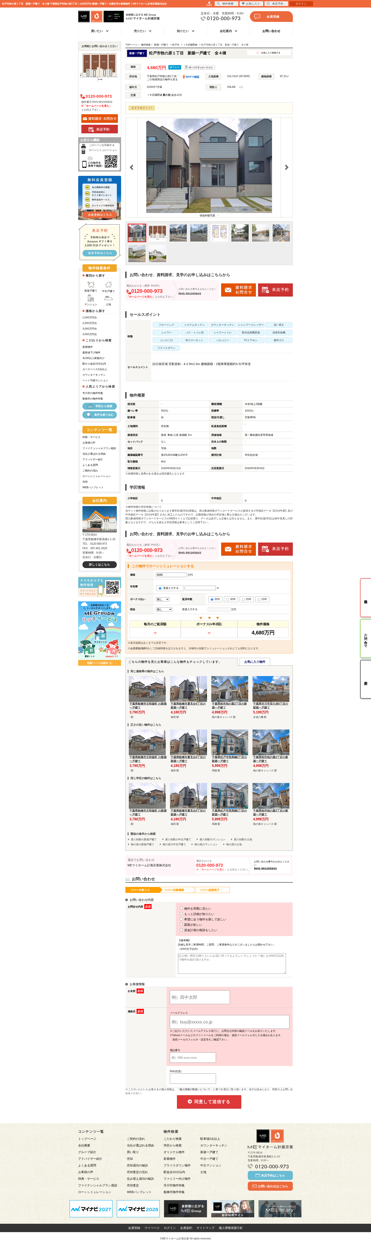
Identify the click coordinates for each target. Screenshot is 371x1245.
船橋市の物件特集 (92, 398)
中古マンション (210, 1165)
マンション (90, 304)
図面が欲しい (192, 924)
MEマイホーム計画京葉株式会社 (149, 865)
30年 (233, 599)
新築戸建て (90, 290)
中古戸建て (108, 291)
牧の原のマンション (206, 844)
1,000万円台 (89, 317)
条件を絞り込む (104, 414)
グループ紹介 (87, 1152)
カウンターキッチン (94, 374)
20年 (264, 599)
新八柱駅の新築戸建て (144, 839)
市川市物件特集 (174, 1185)
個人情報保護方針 (231, 1228)
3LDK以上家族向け (93, 358)
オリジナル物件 (174, 1152)
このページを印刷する (102, 145)
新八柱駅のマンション (212, 839)
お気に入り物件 (254, 661)
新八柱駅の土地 (243, 839)
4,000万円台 (89, 334)
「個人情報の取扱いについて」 (195, 1089)
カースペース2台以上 (94, 369)
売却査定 (133, 1185)
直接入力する (172, 588)
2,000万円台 (89, 323)
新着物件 (87, 346)
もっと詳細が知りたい (198, 914)
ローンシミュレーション (103, 150)
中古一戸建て (209, 1158)
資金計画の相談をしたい (200, 930)
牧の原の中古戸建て (174, 844)
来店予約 (277, 3)
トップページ (87, 1138)
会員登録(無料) (138, 648)
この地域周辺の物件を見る (162, 79)
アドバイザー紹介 (92, 459)
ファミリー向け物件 (177, 1178)
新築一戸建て (209, 1152)
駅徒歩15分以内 (174, 1172)
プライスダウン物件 (177, 1165)
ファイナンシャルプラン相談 (99, 448)
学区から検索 (104, 406)
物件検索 (228, 3)
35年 (217, 599)
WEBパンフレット (93, 487)
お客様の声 (88, 442)
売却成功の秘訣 (137, 1165)
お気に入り (253, 3)
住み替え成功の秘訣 (140, 1178)
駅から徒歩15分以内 (94, 363)
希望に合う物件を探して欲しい (204, 919)
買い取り (133, 1152)
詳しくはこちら (99, 564)
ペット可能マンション (95, 380)
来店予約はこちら (273, 1175)
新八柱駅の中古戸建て (178, 839)
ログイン (170, 1228)
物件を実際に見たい (197, 908)
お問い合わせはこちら (273, 1186)
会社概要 (84, 1145)
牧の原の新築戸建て (142, 844)
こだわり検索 (173, 1138)
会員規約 (186, 1228)
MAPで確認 (192, 76)
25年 (248, 599)
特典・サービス (91, 437)
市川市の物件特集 (92, 393)
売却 (85, 481)
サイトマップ (205, 1228)
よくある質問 (90, 465)
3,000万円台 (89, 328)
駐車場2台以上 (210, 1138)
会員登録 (273, 16)
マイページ (152, 1228)
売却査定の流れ (137, 1172)
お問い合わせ (271, 31)
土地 (108, 304)
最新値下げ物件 (91, 352)
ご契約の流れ (90, 470)
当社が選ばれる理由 (94, 453)
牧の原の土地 (234, 844)
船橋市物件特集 (174, 1192)
